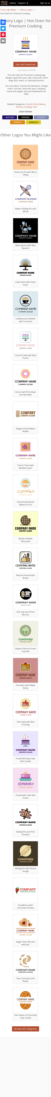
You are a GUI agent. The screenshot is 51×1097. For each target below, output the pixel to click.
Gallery (12, 3)
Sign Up (43, 3)
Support (22, 3)
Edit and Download (25, 64)
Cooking (28, 107)
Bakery (42, 104)
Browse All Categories (25, 1028)
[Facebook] (3, 22)
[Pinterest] (3, 35)
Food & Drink (32, 104)
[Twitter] (3, 28)
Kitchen (19, 107)
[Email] (3, 41)
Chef (35, 107)
